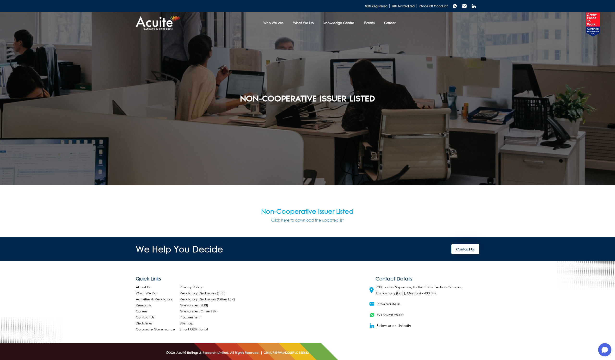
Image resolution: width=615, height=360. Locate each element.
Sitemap (186, 323)
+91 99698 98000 (390, 314)
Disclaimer (144, 323)
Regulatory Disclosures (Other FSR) (207, 299)
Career (141, 311)
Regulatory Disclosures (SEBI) (202, 293)
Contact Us (465, 249)
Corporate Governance (155, 329)
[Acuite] (158, 23)
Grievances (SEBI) (194, 305)
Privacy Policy (191, 287)
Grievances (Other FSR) (199, 311)
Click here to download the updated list (307, 220)
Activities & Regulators (154, 299)
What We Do (146, 293)
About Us (143, 287)
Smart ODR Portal (194, 329)
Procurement (190, 317)
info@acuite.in (388, 304)
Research (143, 305)
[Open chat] (604, 349)
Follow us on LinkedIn (394, 325)
